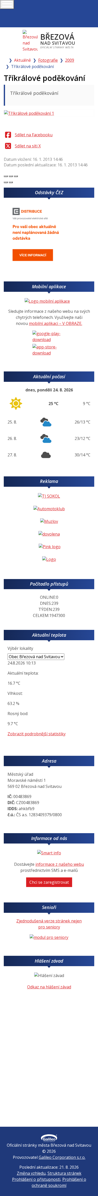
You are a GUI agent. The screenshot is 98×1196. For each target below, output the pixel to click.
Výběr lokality (20, 648)
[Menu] (7, 4)
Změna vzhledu (31, 1173)
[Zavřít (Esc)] (6, 176)
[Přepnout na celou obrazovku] (11, 176)
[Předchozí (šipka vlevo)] (6, 182)
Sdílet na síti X (28, 146)
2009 (69, 60)
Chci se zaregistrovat (49, 882)
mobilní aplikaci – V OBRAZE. (55, 323)
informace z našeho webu (59, 864)
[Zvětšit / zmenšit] (16, 176)
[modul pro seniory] (49, 937)
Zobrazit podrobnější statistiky (37, 734)
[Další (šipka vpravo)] (11, 182)
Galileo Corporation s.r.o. (62, 1157)
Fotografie (48, 60)
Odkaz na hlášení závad (49, 987)
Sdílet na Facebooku (34, 135)
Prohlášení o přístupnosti (36, 1179)
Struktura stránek (64, 1173)
